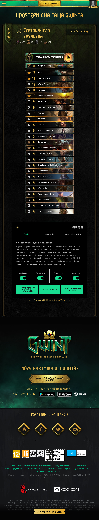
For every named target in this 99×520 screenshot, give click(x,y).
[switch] (40, 278)
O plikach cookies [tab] (73, 234)
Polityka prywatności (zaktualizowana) (22, 469)
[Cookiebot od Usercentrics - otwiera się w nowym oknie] (72, 227)
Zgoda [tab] (26, 234)
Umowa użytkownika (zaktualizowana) (34, 466)
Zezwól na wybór (49, 289)
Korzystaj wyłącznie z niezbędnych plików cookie (27, 289)
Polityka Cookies (49, 469)
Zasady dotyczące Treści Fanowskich (69, 466)
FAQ (13, 466)
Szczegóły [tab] (49, 234)
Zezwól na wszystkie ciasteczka (72, 289)
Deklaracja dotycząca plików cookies (75, 469)
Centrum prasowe (54, 471)
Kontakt (40, 471)
